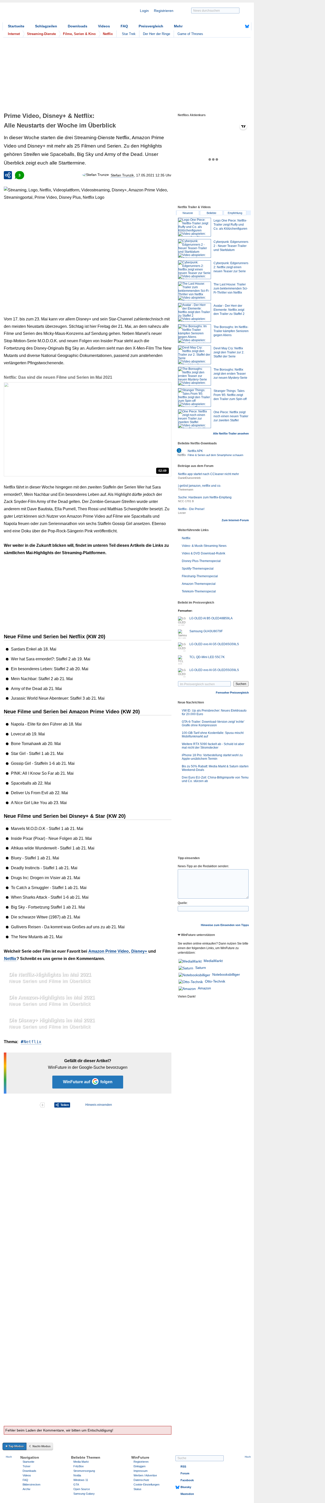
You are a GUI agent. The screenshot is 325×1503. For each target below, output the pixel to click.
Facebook (187, 1480)
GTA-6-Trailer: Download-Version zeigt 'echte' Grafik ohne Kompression (213, 723)
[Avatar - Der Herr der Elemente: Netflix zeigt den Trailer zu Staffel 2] (194, 312)
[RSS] (231, 26)
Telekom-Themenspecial (199, 591)
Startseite (16, 26)
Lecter (182, 512)
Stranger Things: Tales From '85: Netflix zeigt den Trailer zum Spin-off (230, 395)
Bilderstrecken (31, 1484)
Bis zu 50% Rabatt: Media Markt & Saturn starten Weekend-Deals (215, 768)
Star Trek (129, 34)
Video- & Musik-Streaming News (204, 546)
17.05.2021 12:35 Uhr (153, 175)
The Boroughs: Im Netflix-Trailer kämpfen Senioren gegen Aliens (231, 331)
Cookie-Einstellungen (146, 1484)
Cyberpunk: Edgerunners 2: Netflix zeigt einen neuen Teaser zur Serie (231, 267)
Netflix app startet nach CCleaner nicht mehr (208, 474)
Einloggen (139, 1466)
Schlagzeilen (46, 26)
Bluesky (186, 1487)
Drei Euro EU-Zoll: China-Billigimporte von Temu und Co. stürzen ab (215, 779)
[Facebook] (239, 26)
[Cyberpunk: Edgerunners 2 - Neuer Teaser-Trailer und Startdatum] (194, 248)
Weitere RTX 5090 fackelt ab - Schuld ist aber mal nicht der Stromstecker (213, 745)
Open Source (81, 1489)
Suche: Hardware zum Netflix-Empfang (205, 497)
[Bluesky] (247, 26)
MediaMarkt (213, 961)
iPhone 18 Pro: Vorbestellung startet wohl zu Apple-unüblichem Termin (212, 756)
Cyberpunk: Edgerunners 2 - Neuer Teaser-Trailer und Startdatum (231, 246)
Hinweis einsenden (98, 1105)
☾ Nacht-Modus (40, 1446)
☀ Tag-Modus (14, 1446)
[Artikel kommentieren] (21, 1105)
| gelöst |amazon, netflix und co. (199, 485)
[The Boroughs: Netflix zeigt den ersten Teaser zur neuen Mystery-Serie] (194, 376)
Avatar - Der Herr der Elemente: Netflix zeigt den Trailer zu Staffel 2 (229, 310)
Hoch (9, 1456)
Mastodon (187, 1493)
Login (144, 11)
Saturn (200, 968)
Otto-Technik (215, 981)
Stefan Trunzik (122, 175)
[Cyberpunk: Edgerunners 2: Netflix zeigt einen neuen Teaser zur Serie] (194, 270)
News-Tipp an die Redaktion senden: (203, 866)
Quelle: (183, 903)
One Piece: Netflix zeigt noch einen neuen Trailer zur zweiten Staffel (231, 416)
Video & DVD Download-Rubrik (203, 553)
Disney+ (139, 951)
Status (137, 1489)
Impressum (141, 1470)
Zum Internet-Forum (235, 520)
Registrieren (163, 11)
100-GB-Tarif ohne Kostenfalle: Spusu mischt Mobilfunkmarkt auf (212, 734)
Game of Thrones (190, 34)
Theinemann (185, 489)
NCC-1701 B (186, 501)
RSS (183, 1466)
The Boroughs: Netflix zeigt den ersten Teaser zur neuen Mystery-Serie (230, 373)
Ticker (26, 1466)
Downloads (77, 26)
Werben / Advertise (145, 1475)
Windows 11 (80, 1479)
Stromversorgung (84, 1470)
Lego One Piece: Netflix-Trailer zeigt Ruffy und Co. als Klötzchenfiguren (230, 224)
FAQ (124, 26)
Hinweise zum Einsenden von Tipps (225, 925)
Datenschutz (141, 1479)
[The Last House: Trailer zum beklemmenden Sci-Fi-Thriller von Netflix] (194, 291)
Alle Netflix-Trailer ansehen (231, 433)
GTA (76, 1484)
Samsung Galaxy (84, 1493)
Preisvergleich (151, 26)
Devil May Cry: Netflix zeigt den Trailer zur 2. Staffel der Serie (229, 352)
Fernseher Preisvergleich (232, 692)
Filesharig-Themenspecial (200, 576)
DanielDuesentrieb (189, 477)
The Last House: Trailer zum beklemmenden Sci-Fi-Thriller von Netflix (231, 288)
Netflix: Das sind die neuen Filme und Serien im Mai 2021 (58, 377)
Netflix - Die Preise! (191, 509)
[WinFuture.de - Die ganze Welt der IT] (46, 13)
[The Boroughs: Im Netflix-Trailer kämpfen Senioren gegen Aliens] (194, 333)
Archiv (26, 1489)
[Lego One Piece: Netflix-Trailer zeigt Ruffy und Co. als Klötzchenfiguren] (194, 227)
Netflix (10, 958)
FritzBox (78, 1466)
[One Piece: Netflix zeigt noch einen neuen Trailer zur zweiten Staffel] (194, 419)
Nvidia (77, 1475)
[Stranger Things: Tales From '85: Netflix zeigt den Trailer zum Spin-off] (194, 397)
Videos (104, 26)
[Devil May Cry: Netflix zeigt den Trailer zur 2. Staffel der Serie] (194, 355)
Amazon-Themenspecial (199, 584)
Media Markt (81, 1461)
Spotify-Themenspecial (198, 568)
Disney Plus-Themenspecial (201, 561)
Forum (185, 1473)
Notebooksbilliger (226, 974)
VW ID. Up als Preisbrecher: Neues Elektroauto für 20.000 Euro (214, 712)
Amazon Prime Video (108, 951)
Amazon (204, 988)
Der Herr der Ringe (156, 34)
